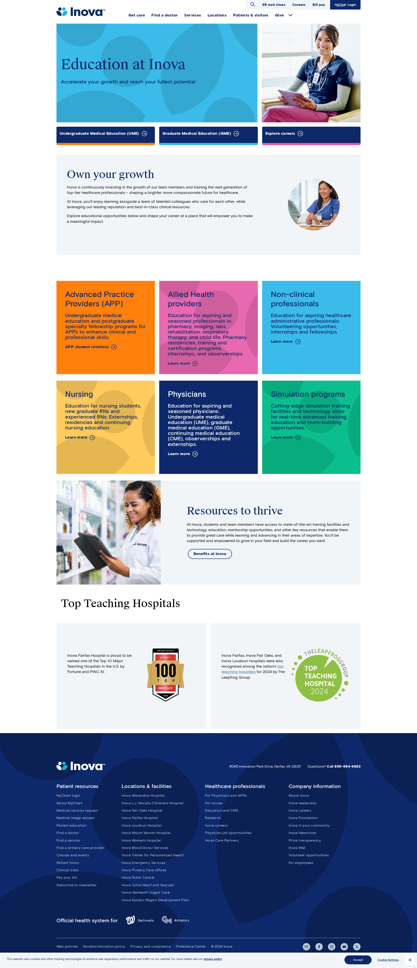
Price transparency (305, 840)
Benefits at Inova (210, 553)
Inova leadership (302, 803)
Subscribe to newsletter (76, 885)
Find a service (68, 840)
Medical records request (77, 810)
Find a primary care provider (80, 848)
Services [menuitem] (192, 15)
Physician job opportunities (228, 833)
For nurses (214, 803)
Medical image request (75, 818)
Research (213, 818)
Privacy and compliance (150, 946)
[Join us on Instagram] (331, 946)
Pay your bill (66, 877)
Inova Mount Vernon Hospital (146, 833)
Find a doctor (67, 833)
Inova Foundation (303, 818)
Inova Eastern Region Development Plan (155, 900)
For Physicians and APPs (226, 795)
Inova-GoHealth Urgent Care (146, 892)
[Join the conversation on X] (357, 946)
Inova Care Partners (222, 840)
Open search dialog (252, 4)
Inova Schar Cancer (138, 877)
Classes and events (72, 855)
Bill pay (319, 5)
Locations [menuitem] (217, 15)
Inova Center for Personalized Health (153, 855)
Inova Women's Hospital (141, 840)
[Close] (410, 960)
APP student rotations (87, 347)
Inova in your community (309, 825)
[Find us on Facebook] (319, 946)
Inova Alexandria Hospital (143, 795)
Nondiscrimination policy (104, 946)
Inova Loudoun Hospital (142, 825)
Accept (358, 959)
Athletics (181, 920)
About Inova (299, 795)
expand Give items (290, 15)
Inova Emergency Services (143, 863)
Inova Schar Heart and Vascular (148, 885)
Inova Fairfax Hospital (140, 818)
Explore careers (280, 133)
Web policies (67, 946)
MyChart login (68, 795)
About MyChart (69, 803)
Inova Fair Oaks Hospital (142, 810)
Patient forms (67, 863)
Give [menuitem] (279, 15)
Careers (299, 5)
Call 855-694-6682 (344, 766)
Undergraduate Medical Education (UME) (99, 133)
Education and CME (221, 810)
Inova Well (297, 848)
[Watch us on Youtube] (344, 946)
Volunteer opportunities (309, 855)
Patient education (71, 825)
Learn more (179, 363)
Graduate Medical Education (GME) (196, 133)
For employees (301, 863)
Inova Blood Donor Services (145, 848)
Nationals (146, 920)
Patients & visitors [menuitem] (250, 15)
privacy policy (213, 959)
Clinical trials (67, 870)
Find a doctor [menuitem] (164, 15)
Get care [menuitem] (136, 15)
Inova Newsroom (302, 833)
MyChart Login (345, 5)
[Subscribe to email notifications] (306, 946)
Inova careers (216, 825)
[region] (208, 960)
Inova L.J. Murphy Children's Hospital (153, 803)
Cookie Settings (388, 959)
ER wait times (273, 5)
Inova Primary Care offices (144, 870)
